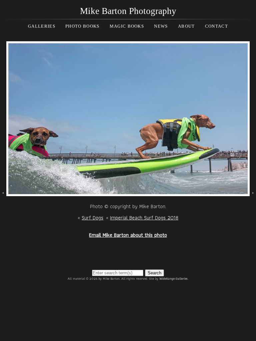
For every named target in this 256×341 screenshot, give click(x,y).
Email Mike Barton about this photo (128, 235)
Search (154, 272)
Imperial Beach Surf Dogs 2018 (144, 217)
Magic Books (127, 26)
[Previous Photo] (3, 192)
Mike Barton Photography (128, 11)
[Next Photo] (127, 192)
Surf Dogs (92, 217)
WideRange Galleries (173, 278)
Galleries (41, 26)
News (161, 26)
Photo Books (82, 26)
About (186, 26)
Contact (216, 26)
